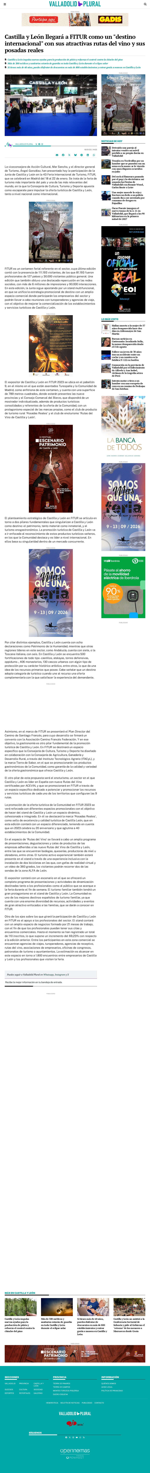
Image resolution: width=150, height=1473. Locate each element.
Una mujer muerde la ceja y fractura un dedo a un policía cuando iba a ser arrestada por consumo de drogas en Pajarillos (128, 198)
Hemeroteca (52, 1403)
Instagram (60, 974)
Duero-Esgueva (60, 1394)
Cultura (23, 1390)
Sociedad (38, 1390)
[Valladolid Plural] (75, 4)
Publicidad (87, 1403)
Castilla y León (39, 1385)
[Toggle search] (145, 4)
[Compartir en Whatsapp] (94, 155)
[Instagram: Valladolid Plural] (42, 144)
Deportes (9, 1393)
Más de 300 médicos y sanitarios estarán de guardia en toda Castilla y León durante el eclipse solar (58, 63)
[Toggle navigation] (4, 4)
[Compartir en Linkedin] (88, 155)
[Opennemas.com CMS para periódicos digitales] (75, 1454)
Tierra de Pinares (61, 1384)
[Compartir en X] (69, 155)
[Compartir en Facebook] (63, 155)
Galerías (38, 1393)
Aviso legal (107, 1387)
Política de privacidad (112, 1391)
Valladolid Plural (24, 144)
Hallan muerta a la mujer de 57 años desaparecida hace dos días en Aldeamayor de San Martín (128, 329)
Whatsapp (48, 974)
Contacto (99, 1403)
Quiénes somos (108, 1384)
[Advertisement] (51, 705)
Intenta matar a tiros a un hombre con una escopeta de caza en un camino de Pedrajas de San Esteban (128, 384)
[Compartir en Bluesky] (75, 155)
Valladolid (10, 1384)
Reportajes (24, 1393)
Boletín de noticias (69, 1403)
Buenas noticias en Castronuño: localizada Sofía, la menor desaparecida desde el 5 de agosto (127, 342)
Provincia (24, 1384)
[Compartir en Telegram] (82, 155)
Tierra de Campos (61, 1387)
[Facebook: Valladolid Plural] (39, 144)
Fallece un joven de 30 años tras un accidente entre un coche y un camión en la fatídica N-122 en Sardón (126, 355)
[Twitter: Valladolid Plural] (36, 144)
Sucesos (9, 1390)
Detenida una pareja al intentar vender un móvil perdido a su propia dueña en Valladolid (128, 151)
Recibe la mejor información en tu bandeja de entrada (33, 982)
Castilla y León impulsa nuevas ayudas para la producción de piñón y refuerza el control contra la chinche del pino (65, 59)
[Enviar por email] (57, 155)
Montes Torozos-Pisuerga (66, 1391)
